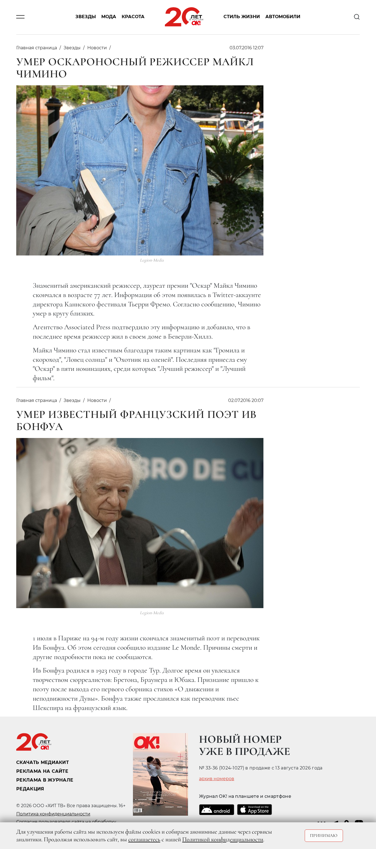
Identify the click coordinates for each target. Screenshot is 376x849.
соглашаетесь (144, 839)
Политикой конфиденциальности (222, 839)
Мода (108, 17)
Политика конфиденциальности (53, 814)
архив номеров (216, 778)
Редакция (30, 788)
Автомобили (282, 17)
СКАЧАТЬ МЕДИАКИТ (42, 762)
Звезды (85, 17)
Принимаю (324, 835)
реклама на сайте (42, 771)
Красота (133, 17)
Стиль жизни (242, 17)
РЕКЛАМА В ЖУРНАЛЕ (44, 780)
